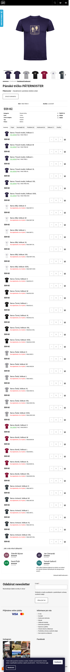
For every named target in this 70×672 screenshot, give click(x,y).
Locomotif (51, 103)
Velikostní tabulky (43, 622)
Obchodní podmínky (43, 624)
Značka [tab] (59, 127)
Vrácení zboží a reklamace (45, 629)
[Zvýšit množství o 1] (60, 139)
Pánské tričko (23, 113)
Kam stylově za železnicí (45, 633)
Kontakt (40, 616)
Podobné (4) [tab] (30, 127)
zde (47, 663)
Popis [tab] (12, 127)
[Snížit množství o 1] (51, 139)
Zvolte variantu (10, 96)
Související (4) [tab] (20, 127)
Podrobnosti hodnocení (23, 81)
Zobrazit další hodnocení (60, 575)
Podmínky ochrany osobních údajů (48, 631)
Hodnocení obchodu (44, 618)
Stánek (40, 620)
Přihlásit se (41, 600)
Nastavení (11, 667)
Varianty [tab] (5, 127)
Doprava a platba (43, 626)
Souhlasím (57, 662)
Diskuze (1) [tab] (51, 127)
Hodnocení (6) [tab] (41, 127)
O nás (39, 614)
